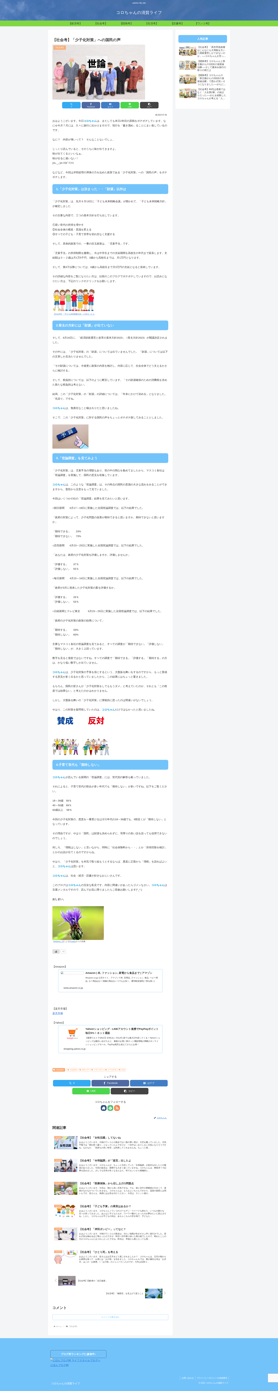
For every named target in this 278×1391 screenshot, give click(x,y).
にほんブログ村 (59, 1365)
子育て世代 (98, 1070)
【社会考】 (60, 1070)
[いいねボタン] (56, 951)
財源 (123, 1070)
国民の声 (85, 1070)
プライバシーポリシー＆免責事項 (212, 1378)
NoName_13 (58, 942)
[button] (149, 105)
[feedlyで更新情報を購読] (110, 1108)
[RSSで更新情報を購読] (117, 1108)
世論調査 (73, 1070)
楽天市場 (57, 1013)
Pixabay (72, 942)
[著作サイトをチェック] (104, 1108)
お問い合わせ (188, 1378)
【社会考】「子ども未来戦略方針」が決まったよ (74, 314)
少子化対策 (112, 1070)
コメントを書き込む (110, 1317)
